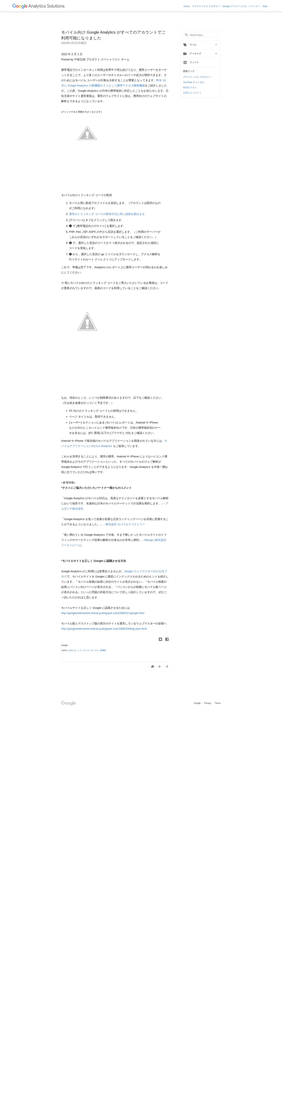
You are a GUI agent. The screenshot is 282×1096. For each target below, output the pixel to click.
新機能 (103, 650)
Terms (218, 703)
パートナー (255, 6)
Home (187, 6)
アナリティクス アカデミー (206, 6)
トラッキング (84, 650)
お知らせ (72, 650)
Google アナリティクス (234, 6)
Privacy (208, 703)
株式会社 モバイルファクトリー (125, 524)
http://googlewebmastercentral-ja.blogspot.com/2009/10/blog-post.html (104, 628)
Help (265, 6)
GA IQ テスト (190, 87)
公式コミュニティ (192, 92)
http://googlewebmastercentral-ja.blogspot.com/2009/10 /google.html (102, 613)
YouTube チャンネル (193, 82)
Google (197, 703)
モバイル (95, 650)
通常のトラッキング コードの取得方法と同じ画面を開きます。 (108, 214)
